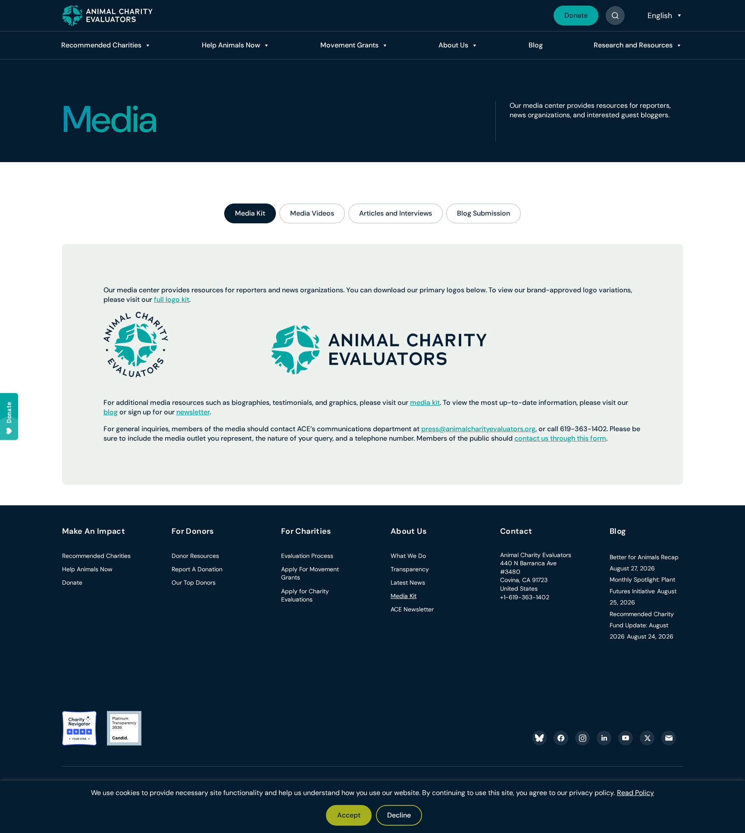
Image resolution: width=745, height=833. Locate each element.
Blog (536, 45)
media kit (425, 402)
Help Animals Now (231, 45)
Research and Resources (633, 45)
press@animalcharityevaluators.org (478, 428)
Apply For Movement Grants (310, 573)
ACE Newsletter (412, 609)
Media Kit (250, 213)
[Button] (615, 15)
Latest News (408, 582)
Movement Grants (349, 45)
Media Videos (312, 213)
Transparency (410, 569)
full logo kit (171, 299)
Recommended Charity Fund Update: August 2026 (642, 625)
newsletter (193, 411)
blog (110, 411)
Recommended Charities (101, 45)
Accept (348, 815)
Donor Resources (195, 556)
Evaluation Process (307, 556)
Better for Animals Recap (644, 557)
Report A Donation (197, 569)
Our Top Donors (194, 582)
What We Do (408, 556)
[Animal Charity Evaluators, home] (107, 15)
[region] (372, 807)
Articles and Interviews (395, 213)
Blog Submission (483, 213)
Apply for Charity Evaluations (305, 595)
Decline (399, 815)
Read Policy (635, 792)
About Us (453, 45)
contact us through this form (560, 438)
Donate (576, 15)
